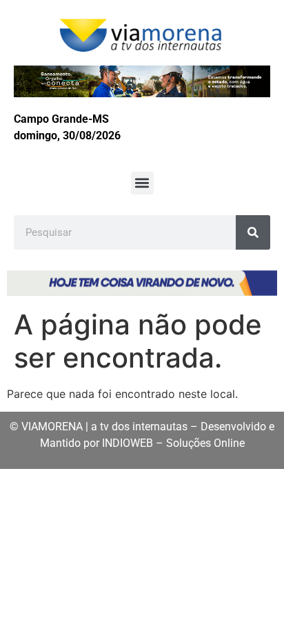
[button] (142, 183)
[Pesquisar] (253, 232)
